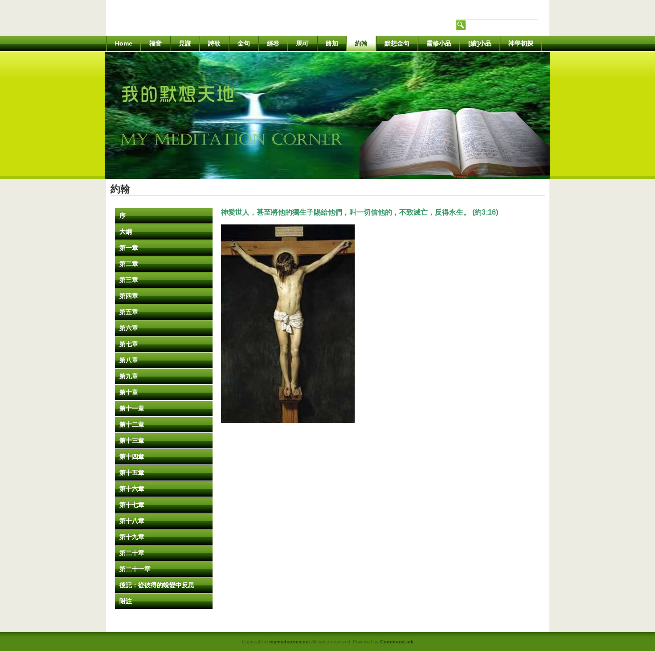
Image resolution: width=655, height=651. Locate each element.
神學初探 (520, 43)
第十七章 (131, 504)
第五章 (128, 311)
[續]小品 (479, 43)
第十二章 (131, 424)
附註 (125, 601)
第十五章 (131, 472)
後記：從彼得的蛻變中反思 (156, 585)
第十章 (128, 392)
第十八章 (131, 520)
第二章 (128, 263)
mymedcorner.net (289, 641)
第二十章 (131, 552)
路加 (332, 43)
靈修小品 (438, 43)
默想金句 (397, 43)
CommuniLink (396, 641)
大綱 (125, 231)
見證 (185, 43)
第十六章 (131, 488)
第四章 (128, 295)
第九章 (128, 376)
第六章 (128, 328)
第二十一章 (135, 568)
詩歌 (214, 43)
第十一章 (131, 408)
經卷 (273, 43)
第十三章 (131, 440)
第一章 (128, 247)
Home (123, 43)
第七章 (128, 344)
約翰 (361, 43)
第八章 (128, 360)
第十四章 (131, 456)
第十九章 (131, 536)
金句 (243, 43)
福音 (155, 43)
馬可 (302, 43)
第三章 (128, 279)
